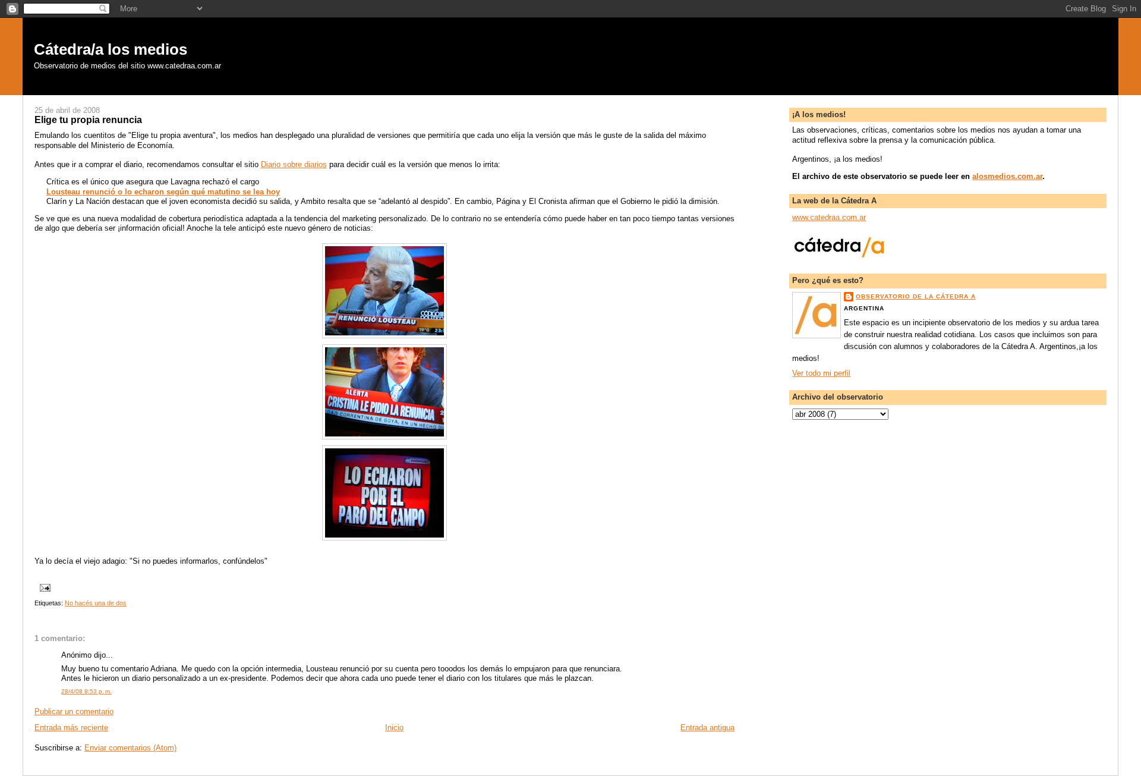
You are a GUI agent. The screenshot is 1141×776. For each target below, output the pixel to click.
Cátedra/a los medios (110, 49)
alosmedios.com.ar (1007, 176)
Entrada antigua (707, 728)
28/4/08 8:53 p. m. (86, 691)
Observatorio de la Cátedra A (916, 296)
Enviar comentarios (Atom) (130, 748)
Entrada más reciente (71, 728)
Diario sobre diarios (294, 165)
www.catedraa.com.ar (829, 217)
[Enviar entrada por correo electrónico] (44, 586)
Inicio (394, 728)
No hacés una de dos (96, 603)
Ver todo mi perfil (821, 373)
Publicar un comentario (74, 712)
